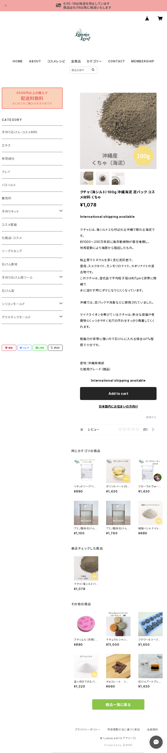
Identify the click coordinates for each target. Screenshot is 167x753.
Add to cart (118, 393)
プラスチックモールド (16, 317)
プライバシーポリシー (87, 729)
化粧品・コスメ (12, 238)
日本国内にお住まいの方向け (118, 406)
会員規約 (152, 729)
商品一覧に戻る (118, 705)
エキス (6, 145)
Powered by (113, 745)
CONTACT (116, 61)
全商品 (76, 61)
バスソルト (9, 185)
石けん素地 (10, 264)
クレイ (6, 172)
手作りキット (10, 211)
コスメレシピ (56, 61)
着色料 (6, 198)
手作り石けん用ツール (17, 277)
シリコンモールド (13, 304)
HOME (18, 61)
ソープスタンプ (12, 251)
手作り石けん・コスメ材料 (19, 132)
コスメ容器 (9, 224)
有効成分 (8, 158)
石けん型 (8, 291)
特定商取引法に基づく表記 (123, 729)
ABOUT (35, 61)
